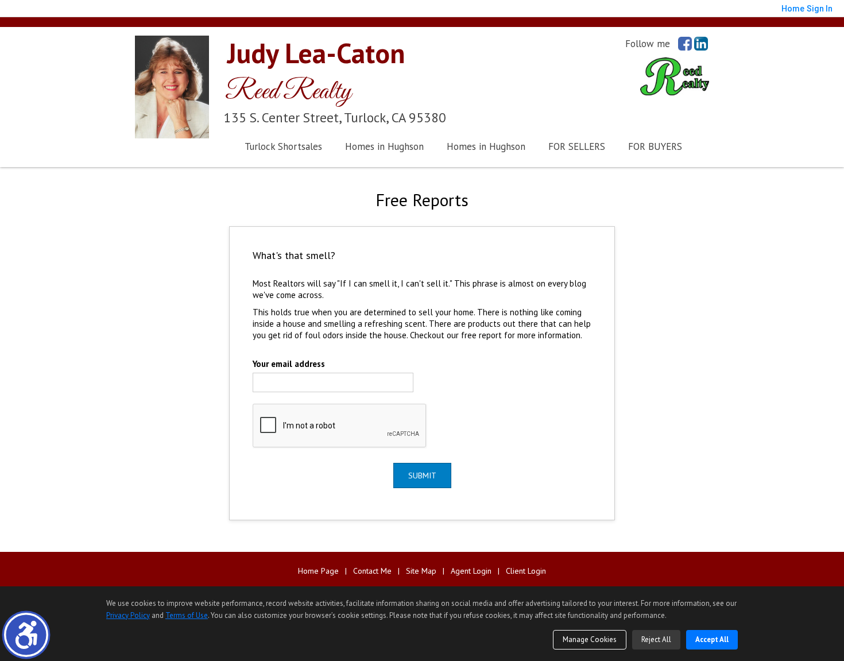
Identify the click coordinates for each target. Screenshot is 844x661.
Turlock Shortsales (283, 146)
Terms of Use (186, 615)
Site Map (421, 571)
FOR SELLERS (576, 146)
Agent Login (471, 571)
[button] (26, 635)
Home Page (318, 571)
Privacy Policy (128, 615)
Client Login (526, 571)
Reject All (656, 639)
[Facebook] (685, 44)
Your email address (289, 363)
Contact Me (372, 571)
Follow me (647, 43)
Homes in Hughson (384, 146)
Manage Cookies (590, 639)
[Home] (172, 85)
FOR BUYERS (655, 146)
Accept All (712, 639)
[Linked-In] (701, 44)
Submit (422, 475)
